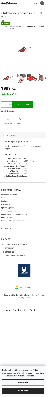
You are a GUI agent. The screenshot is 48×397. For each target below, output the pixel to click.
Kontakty (4, 201)
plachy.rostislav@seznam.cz (16, 244)
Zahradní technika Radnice (15, 256)
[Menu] (42, 3)
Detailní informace (8, 111)
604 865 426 (9, 252)
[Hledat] (28, 3)
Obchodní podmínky (9, 211)
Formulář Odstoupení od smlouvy (14, 221)
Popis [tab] (5, 135)
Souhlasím (23, 390)
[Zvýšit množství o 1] (10, 103)
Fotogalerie (5, 204)
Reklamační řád (7, 217)
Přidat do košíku (24, 104)
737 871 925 (9, 248)
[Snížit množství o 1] (10, 106)
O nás (3, 198)
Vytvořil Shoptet (26, 287)
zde (32, 375)
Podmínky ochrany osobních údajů (14, 214)
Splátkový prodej (7, 207)
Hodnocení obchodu (9, 194)
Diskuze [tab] (13, 135)
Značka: (9, 29)
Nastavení (23, 382)
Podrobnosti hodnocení (35, 26)
